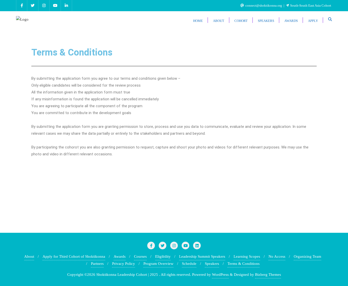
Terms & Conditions (243, 264)
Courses (140, 256)
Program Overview (158, 264)
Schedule (189, 264)
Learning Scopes (247, 256)
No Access (277, 256)
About (29, 256)
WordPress (220, 275)
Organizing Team (307, 256)
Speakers (212, 264)
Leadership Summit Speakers (202, 256)
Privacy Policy (123, 264)
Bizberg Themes (268, 275)
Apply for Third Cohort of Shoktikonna (74, 256)
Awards (120, 256)
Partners (97, 264)
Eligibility (163, 256)
